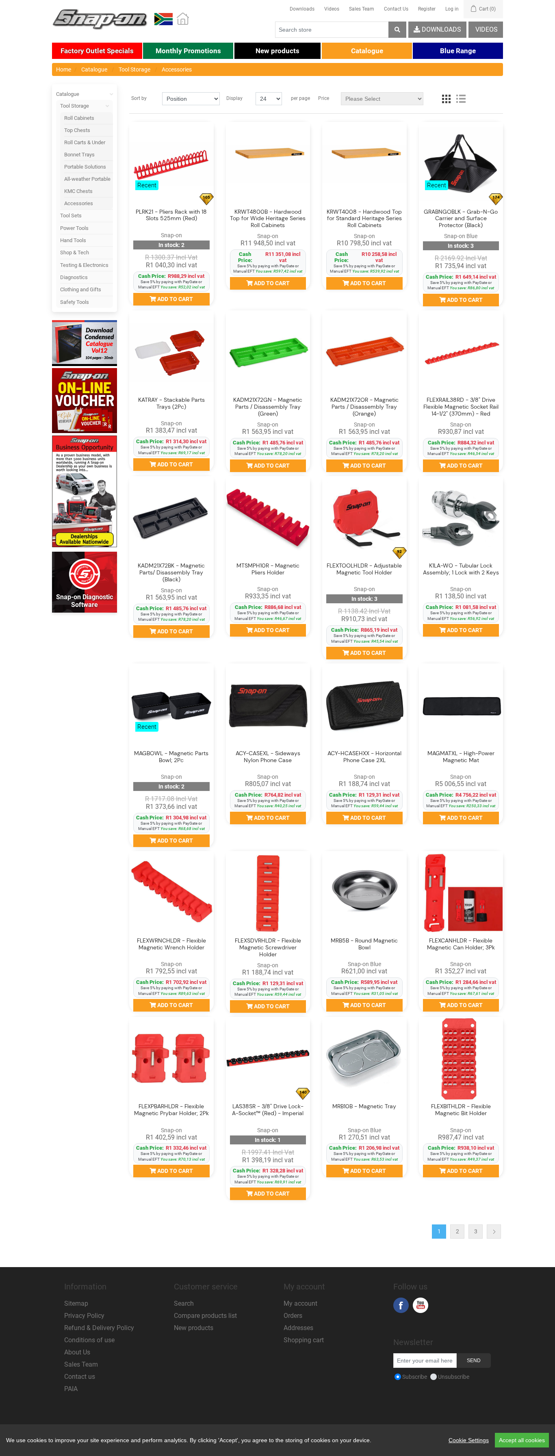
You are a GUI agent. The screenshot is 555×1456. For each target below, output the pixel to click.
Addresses (298, 1328)
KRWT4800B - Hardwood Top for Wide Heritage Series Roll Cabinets (268, 218)
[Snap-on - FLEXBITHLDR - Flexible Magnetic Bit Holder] (461, 1059)
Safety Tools (74, 302)
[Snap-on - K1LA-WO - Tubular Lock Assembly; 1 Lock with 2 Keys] (461, 518)
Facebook (401, 1305)
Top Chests (77, 130)
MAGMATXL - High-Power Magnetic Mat (460, 757)
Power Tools (74, 228)
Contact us (79, 1376)
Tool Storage (74, 106)
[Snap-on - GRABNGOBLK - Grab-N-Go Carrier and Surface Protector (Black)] (461, 164)
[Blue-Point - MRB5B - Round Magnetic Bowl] (364, 893)
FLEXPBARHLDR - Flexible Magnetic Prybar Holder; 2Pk (171, 1110)
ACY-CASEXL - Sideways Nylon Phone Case (268, 757)
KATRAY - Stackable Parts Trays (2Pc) (171, 403)
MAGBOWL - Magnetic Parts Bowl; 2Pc (171, 757)
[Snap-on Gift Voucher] (84, 400)
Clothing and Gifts (80, 289)
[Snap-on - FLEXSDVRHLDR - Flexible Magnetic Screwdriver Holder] (268, 893)
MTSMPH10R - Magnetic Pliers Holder (267, 569)
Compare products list (205, 1316)
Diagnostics (74, 277)
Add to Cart (174, 299)
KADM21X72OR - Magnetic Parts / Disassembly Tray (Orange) (364, 406)
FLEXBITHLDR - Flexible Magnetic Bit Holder (461, 1110)
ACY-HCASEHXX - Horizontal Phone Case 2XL (364, 757)
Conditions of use (89, 1340)
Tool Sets (71, 215)
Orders (293, 1316)
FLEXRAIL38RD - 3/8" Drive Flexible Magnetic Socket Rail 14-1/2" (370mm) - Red (461, 406)
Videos (331, 9)
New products (193, 1328)
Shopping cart (304, 1340)
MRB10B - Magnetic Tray (364, 1106)
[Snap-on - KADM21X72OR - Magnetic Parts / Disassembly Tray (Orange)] (364, 352)
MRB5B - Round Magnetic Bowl (364, 944)
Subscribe (414, 1377)
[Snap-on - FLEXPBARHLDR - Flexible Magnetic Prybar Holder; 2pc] (171, 1059)
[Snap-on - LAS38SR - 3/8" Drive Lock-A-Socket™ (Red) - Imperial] (268, 1059)
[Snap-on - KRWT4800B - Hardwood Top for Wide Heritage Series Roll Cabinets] (268, 164)
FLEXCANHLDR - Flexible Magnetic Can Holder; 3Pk (461, 944)
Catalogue (67, 94)
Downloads (302, 9)
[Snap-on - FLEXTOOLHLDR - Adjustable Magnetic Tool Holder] (364, 518)
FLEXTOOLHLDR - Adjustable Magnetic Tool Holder (364, 569)
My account (300, 1303)
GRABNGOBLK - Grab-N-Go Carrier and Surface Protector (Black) (461, 218)
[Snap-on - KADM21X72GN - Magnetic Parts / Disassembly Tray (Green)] (268, 352)
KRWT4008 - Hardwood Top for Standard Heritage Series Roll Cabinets (364, 218)
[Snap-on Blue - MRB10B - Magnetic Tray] (364, 1059)
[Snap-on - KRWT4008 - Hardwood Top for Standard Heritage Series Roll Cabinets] (364, 164)
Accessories (78, 203)
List (461, 98)
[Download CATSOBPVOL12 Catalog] (84, 343)
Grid (446, 98)
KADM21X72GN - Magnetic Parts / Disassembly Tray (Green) (267, 406)
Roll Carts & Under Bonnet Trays (84, 148)
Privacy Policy (84, 1316)
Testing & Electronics (84, 265)
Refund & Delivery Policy (99, 1328)
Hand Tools (73, 240)
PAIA (71, 1389)
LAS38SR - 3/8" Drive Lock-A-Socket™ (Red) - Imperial (268, 1110)
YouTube (420, 1305)
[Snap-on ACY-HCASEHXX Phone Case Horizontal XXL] (364, 705)
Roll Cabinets (79, 118)
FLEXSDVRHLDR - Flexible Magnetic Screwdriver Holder (268, 947)
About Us (77, 1352)
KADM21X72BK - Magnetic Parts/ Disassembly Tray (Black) (171, 572)
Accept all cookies (522, 1440)
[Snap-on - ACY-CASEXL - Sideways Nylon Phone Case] (268, 705)
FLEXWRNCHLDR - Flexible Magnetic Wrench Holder (171, 944)
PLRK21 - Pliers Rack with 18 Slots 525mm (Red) (171, 215)
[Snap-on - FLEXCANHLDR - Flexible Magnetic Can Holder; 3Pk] (461, 893)
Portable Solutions (85, 167)
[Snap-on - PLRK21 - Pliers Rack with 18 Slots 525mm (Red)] (171, 164)
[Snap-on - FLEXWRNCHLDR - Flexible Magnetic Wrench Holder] (171, 893)
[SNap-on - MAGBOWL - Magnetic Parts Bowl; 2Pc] (171, 705)
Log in (452, 9)
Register (427, 9)
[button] (97, 51)
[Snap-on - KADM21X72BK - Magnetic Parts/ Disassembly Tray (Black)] (171, 518)
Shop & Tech (74, 252)
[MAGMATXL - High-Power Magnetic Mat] (461, 705)
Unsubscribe (453, 1377)
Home (63, 69)
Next (494, 1231)
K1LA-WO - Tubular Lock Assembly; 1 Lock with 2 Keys (461, 569)
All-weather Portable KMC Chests (87, 185)
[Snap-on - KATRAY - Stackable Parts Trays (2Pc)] (171, 352)
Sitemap (76, 1303)
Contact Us (396, 9)
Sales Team (361, 9)
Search (184, 1303)
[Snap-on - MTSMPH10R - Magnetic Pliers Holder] (268, 518)
